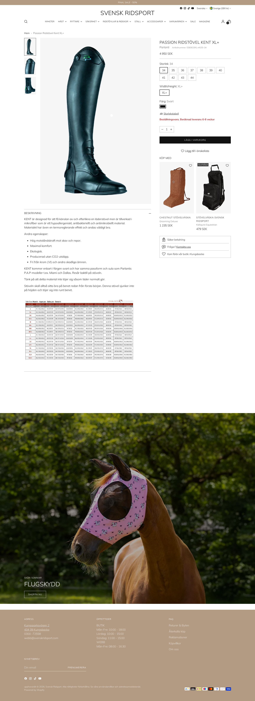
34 (163, 70)
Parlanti (164, 47)
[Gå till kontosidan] (223, 21)
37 (192, 70)
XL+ (164, 92)
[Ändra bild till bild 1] (30, 47)
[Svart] (163, 106)
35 (173, 70)
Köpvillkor (175, 643)
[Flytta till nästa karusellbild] (228, 397)
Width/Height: (171, 86)
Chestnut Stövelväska (175, 217)
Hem (27, 33)
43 (182, 77)
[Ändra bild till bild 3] (30, 86)
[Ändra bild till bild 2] (30, 66)
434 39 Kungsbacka (36, 629)
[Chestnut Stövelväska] (177, 188)
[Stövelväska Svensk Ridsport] (213, 188)
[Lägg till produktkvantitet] (171, 129)
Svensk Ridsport (54, 686)
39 (210, 70)
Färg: (167, 101)
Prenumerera (77, 667)
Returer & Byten (179, 625)
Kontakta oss (183, 246)
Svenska (201, 8)
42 (173, 77)
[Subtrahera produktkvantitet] (162, 129)
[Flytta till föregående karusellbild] (221, 397)
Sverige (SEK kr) (221, 8)
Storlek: (166, 64)
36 (182, 70)
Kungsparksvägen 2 (36, 625)
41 (163, 77)
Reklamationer (178, 637)
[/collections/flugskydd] (127, 508)
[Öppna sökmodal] (26, 21)
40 (220, 70)
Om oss (174, 649)
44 (192, 77)
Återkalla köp (177, 631)
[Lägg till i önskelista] (190, 165)
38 (201, 70)
